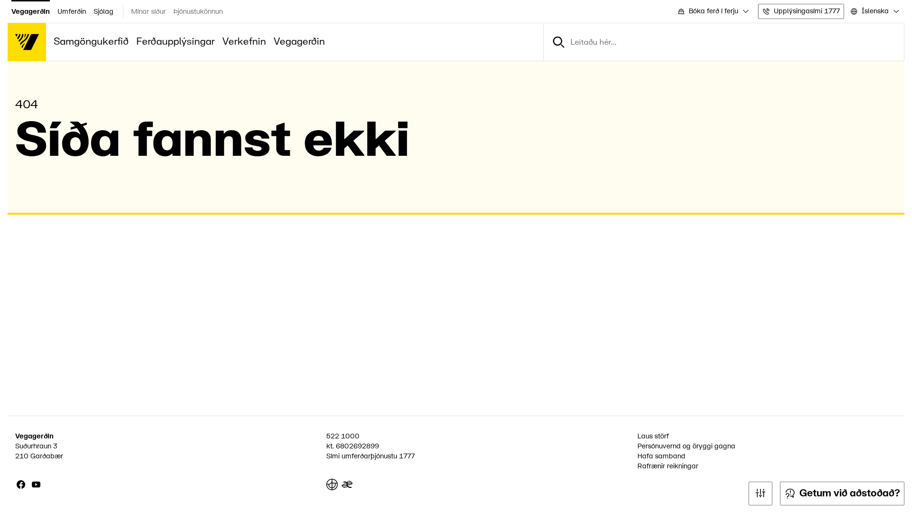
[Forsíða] (27, 42)
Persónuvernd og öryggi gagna (686, 446)
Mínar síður (148, 12)
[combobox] (712, 11)
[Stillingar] (760, 493)
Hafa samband (661, 456)
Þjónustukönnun (198, 12)
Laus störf (653, 436)
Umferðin (71, 12)
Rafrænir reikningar (667, 466)
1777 (407, 456)
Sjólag (104, 12)
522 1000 (343, 436)
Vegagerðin (30, 12)
